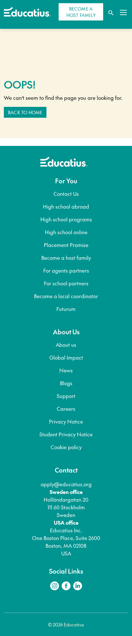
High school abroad (66, 206)
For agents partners (66, 270)
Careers (66, 408)
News (66, 370)
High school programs (66, 219)
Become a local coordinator (66, 295)
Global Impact (66, 357)
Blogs (66, 382)
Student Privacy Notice (66, 434)
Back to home (25, 112)
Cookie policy (66, 446)
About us (66, 344)
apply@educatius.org (66, 484)
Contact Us (66, 193)
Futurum (66, 308)
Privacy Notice (66, 421)
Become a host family (66, 257)
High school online (66, 231)
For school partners (66, 283)
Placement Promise (66, 244)
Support (66, 395)
